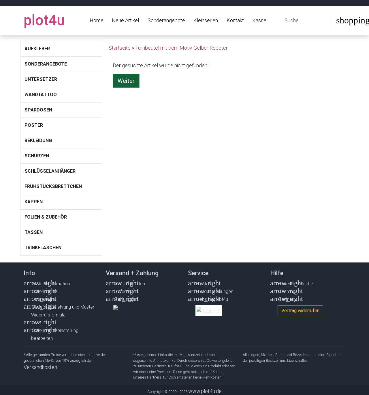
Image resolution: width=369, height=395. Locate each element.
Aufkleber (37, 48)
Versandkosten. (41, 367)
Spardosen (38, 110)
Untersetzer (41, 79)
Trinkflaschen (43, 247)
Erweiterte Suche (296, 283)
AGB (36, 322)
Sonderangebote (166, 20)
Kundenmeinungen (215, 291)
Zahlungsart (126, 299)
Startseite (120, 48)
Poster (34, 125)
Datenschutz (44, 291)
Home (96, 20)
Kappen (34, 201)
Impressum (43, 299)
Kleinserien (205, 20)
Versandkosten (129, 283)
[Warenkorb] (340, 21)
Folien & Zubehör (46, 217)
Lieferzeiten (126, 291)
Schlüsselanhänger (50, 171)
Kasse (259, 20)
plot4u (44, 20)
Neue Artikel (125, 20)
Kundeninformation (51, 283)
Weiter (126, 80)
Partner (286, 299)
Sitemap (287, 291)
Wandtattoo (41, 94)
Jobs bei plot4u (212, 299)
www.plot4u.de (205, 391)
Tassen (34, 232)
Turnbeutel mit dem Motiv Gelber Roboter (181, 48)
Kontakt (235, 20)
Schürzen (37, 156)
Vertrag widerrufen (300, 310)
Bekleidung (38, 140)
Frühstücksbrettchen (53, 186)
